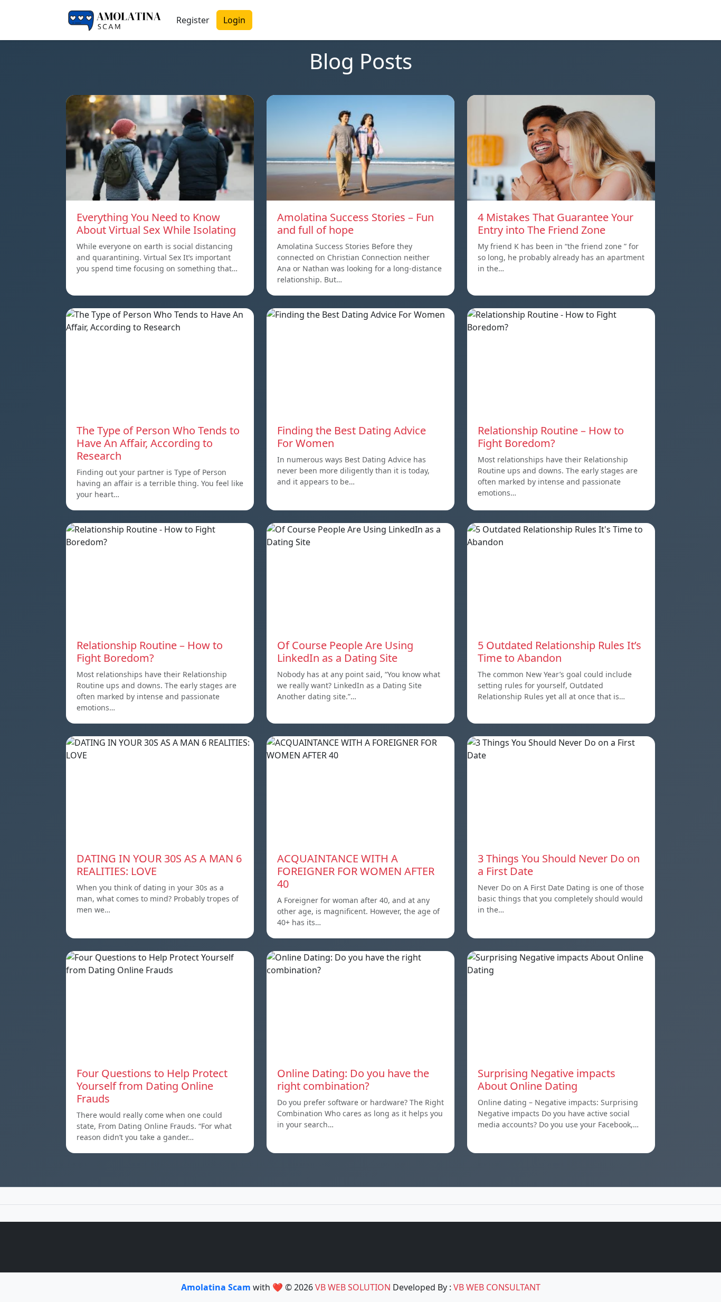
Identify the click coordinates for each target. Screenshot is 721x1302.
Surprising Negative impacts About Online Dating (546, 1079)
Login (234, 20)
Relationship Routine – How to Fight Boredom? (551, 436)
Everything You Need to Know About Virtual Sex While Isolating (156, 223)
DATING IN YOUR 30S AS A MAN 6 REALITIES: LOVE (159, 864)
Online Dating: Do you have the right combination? (353, 1079)
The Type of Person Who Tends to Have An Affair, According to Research (158, 443)
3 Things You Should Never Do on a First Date (559, 864)
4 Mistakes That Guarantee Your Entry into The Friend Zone (555, 223)
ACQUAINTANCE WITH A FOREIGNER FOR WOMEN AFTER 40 (355, 871)
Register (193, 20)
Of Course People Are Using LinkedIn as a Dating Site (345, 651)
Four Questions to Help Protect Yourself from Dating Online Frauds (152, 1086)
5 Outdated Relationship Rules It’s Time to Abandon (559, 651)
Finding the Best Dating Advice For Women (351, 436)
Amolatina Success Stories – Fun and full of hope (355, 223)
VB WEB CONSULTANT (496, 1287)
